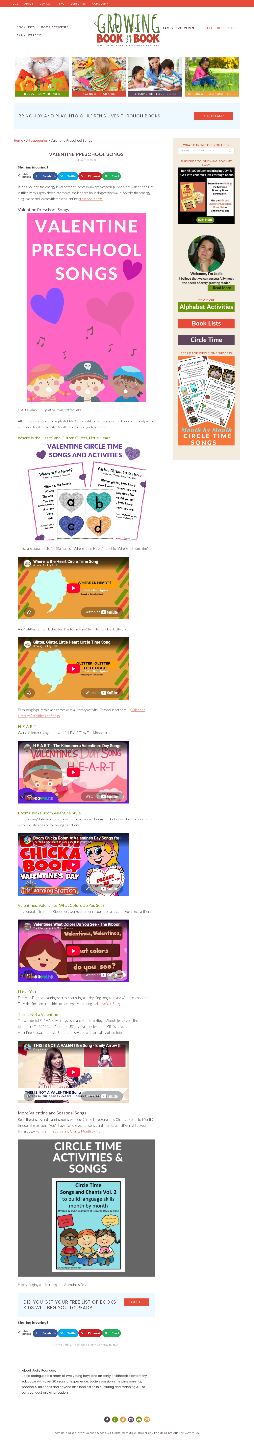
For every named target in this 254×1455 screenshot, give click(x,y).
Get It (136, 1302)
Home (14, 3)
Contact (46, 3)
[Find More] (206, 310)
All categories (37, 140)
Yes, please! (213, 116)
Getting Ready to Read (104, 1345)
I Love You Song (108, 1004)
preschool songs (90, 199)
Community (100, 3)
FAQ (61, 3)
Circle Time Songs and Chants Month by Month (71, 1131)
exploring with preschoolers (155, 94)
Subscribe (78, 3)
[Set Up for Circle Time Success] (206, 400)
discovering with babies (42, 94)
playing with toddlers (99, 94)
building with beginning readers (212, 94)
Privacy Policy (190, 1433)
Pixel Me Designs (168, 1433)
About (28, 3)
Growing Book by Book (127, 29)
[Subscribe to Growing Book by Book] (206, 195)
